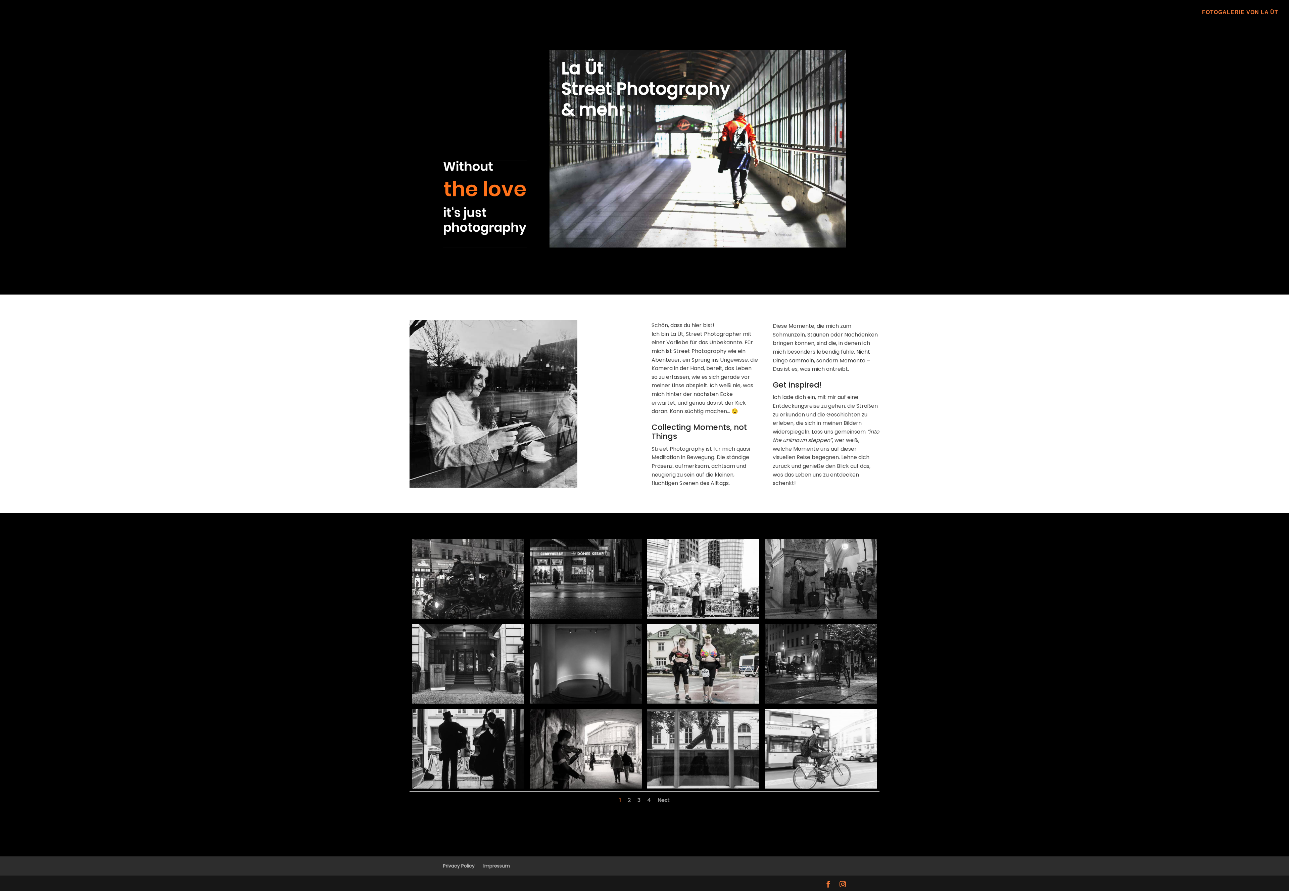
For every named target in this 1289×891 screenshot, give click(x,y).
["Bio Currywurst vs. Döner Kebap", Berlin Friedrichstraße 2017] (586, 617)
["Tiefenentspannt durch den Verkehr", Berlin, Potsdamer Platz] (821, 787)
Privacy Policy (459, 865)
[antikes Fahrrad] (821, 702)
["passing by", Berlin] (703, 787)
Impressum (496, 865)
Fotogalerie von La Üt (1240, 12)
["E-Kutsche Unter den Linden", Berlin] (468, 617)
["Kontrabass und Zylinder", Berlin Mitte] (468, 787)
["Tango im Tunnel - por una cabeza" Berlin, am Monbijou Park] (586, 787)
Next (664, 800)
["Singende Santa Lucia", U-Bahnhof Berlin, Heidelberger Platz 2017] (821, 617)
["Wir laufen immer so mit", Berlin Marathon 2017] (703, 702)
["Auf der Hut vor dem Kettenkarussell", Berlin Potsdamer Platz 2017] (703, 617)
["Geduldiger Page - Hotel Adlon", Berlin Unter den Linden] (468, 702)
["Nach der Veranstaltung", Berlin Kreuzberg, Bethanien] (586, 702)
